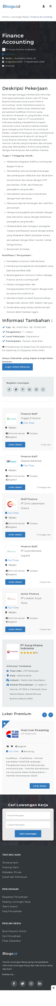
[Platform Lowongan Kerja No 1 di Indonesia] (15, 6)
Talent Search (10, 906)
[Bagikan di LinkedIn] (29, 389)
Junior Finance (30, 593)
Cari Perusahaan (11, 936)
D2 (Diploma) (28, 347)
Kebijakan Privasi (12, 872)
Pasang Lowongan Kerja (16, 901)
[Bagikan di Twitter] (16, 389)
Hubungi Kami (10, 867)
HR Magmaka (28, 733)
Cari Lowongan (28, 833)
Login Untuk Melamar (17, 367)
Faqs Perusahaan (12, 911)
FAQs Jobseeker (11, 940)
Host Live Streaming (35, 730)
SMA (34, 350)
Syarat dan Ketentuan (14, 877)
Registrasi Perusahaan (15, 897)
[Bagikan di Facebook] (9, 389)
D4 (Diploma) (9, 350)
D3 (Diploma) (43, 347)
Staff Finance (29, 499)
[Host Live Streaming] (12, 734)
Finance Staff (29, 413)
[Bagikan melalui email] (36, 389)
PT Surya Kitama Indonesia (32, 647)
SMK (41, 350)
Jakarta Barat (24, 675)
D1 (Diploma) (12, 347)
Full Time (13, 751)
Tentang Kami (10, 862)
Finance (10, 66)
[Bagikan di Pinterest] (23, 389)
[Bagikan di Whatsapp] (43, 389)
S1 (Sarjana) (24, 350)
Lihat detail (15, 444)
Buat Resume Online (14, 931)
